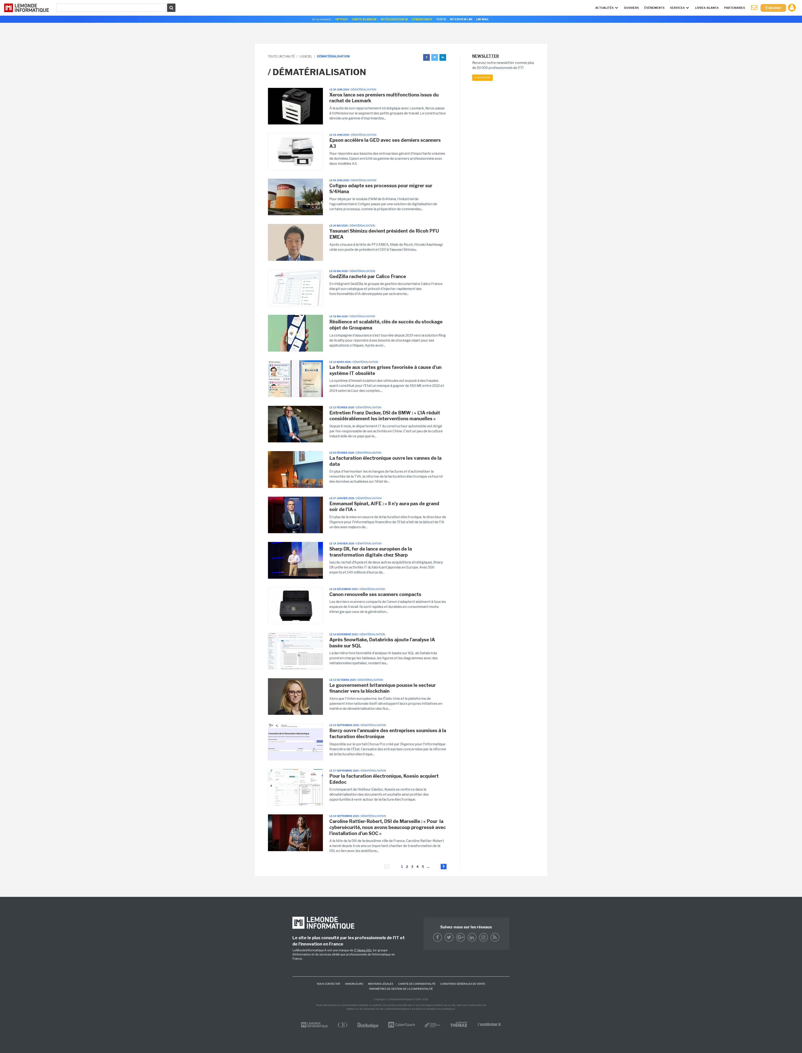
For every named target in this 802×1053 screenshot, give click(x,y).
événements (654, 7)
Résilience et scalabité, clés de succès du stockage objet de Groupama (386, 324)
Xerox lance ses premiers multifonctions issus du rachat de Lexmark (384, 98)
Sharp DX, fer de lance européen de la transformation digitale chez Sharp (370, 552)
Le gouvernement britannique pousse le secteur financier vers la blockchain (382, 688)
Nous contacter (328, 983)
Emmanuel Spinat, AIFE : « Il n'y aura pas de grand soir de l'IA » (384, 506)
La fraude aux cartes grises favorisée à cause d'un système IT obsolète (385, 370)
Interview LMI (461, 19)
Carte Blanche (364, 19)
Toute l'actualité (281, 56)
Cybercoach (422, 19)
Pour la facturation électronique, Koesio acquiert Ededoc (384, 779)
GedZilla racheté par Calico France (367, 276)
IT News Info (363, 950)
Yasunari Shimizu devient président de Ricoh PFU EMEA (384, 234)
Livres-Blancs (707, 7)
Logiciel (306, 56)
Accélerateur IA (394, 19)
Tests (441, 19)
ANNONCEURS (354, 983)
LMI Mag (482, 19)
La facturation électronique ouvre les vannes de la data (385, 461)
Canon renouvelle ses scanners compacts (375, 594)
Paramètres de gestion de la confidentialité (401, 988)
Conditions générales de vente (462, 983)
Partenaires (734, 7)
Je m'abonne (482, 77)
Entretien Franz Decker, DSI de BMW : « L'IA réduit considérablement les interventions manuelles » (384, 415)
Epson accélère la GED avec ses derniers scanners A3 (385, 143)
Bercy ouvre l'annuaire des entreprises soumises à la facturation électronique (387, 733)
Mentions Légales (380, 983)
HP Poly (341, 19)
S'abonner (773, 8)
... (428, 867)
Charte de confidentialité (416, 983)
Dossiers (631, 7)
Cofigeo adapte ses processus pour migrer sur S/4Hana (380, 188)
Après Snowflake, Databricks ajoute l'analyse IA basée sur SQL (382, 642)
